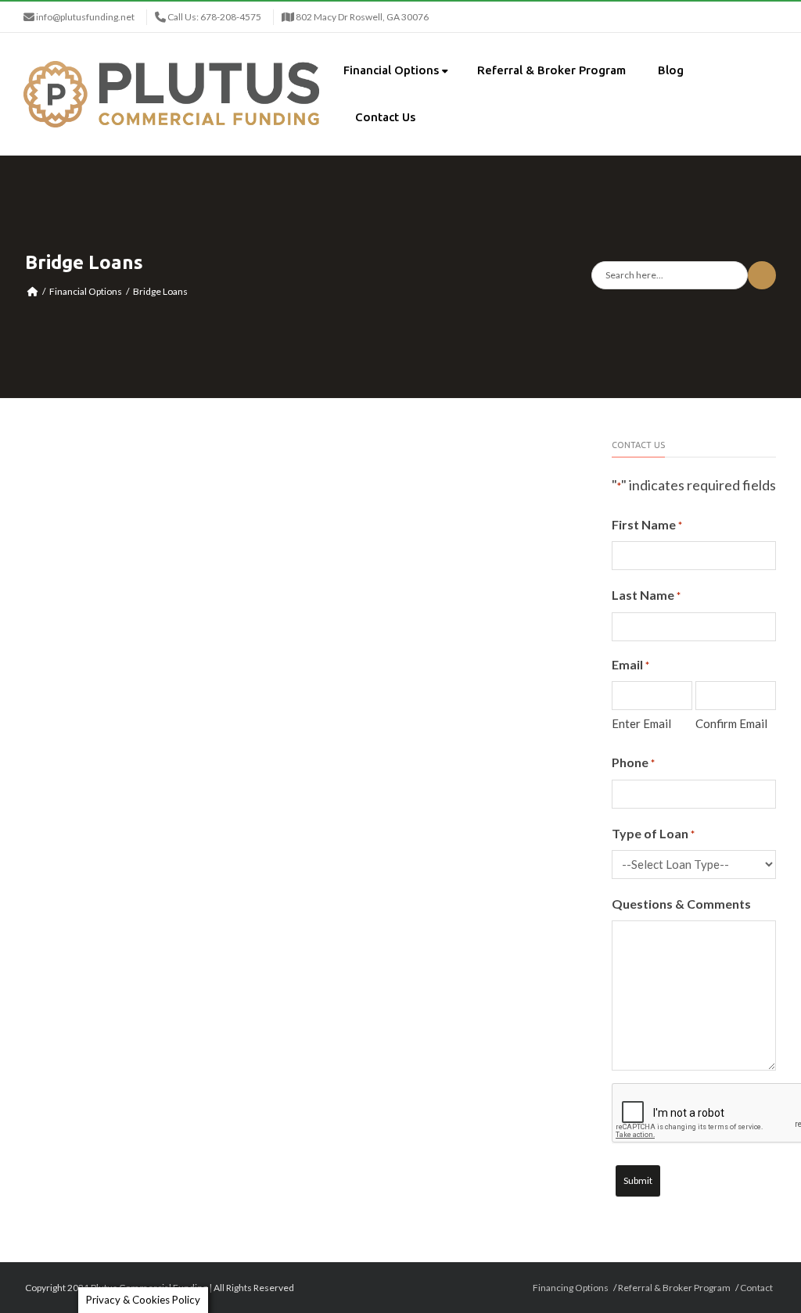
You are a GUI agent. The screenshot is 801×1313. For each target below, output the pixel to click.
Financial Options (391, 70)
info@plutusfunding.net (85, 17)
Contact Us (385, 117)
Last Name (646, 594)
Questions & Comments (681, 903)
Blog (671, 70)
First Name (647, 524)
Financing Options (571, 1287)
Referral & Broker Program (551, 70)
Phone (633, 762)
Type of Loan (653, 833)
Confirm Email (731, 723)
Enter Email (641, 723)
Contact (756, 1287)
